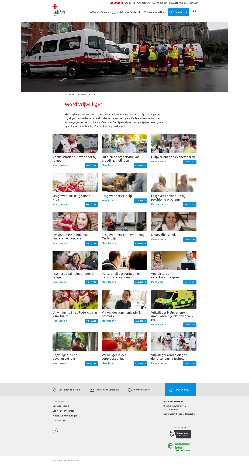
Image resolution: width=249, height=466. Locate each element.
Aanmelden (91, 165)
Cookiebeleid (59, 420)
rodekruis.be (116, 3)
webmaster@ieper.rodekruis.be (179, 414)
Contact (194, 3)
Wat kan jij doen (159, 3)
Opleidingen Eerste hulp (129, 12)
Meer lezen (59, 165)
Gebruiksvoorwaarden (63, 410)
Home (67, 95)
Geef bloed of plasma (98, 12)
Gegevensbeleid (61, 406)
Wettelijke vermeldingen (65, 415)
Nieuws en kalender (178, 3)
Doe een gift (181, 12)
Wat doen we (143, 3)
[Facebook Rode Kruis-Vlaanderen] (55, 432)
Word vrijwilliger (157, 12)
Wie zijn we (130, 3)
